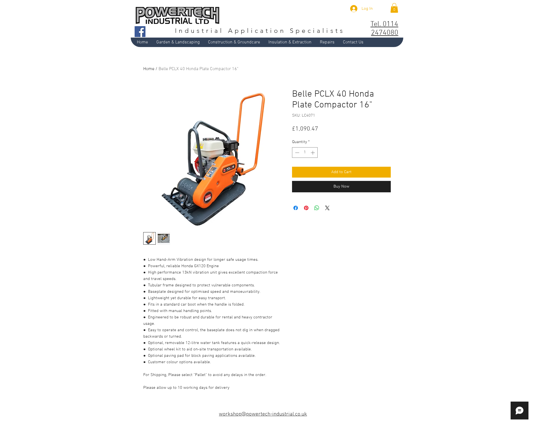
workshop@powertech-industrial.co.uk (263, 414)
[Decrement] (296, 153)
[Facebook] (140, 31)
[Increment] (313, 153)
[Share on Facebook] (295, 208)
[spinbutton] (305, 153)
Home (148, 69)
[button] (394, 8)
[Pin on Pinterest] (306, 208)
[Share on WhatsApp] (316, 208)
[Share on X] (327, 208)
